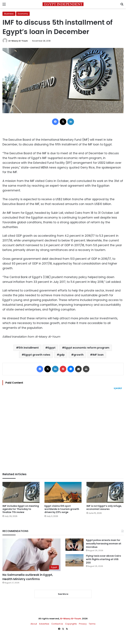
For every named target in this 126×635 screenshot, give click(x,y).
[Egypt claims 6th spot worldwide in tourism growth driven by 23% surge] (63, 492)
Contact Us (57, 623)
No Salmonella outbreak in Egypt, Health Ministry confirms (27, 577)
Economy (23, 13)
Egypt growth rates (37, 355)
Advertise (44, 623)
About (34, 623)
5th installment (29, 348)
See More (63, 594)
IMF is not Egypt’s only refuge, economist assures (104, 507)
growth (79, 355)
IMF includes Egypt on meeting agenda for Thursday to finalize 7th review (20, 509)
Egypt (51, 348)
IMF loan (98, 355)
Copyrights (71, 623)
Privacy (83, 623)
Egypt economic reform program (86, 348)
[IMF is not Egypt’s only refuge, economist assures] (105, 492)
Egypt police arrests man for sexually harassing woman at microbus (103, 543)
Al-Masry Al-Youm (18, 40)
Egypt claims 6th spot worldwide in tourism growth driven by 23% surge (61, 509)
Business (9, 13)
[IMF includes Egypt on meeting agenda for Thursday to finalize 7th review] (21, 492)
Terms (92, 623)
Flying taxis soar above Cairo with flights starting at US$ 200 (103, 559)
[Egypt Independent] (63, 4)
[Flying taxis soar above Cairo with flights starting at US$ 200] (74, 560)
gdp (62, 355)
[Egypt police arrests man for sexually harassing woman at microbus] (74, 544)
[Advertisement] (63, 431)
